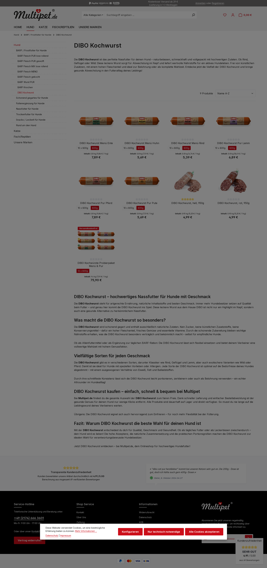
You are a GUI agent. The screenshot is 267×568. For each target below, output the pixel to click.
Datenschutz (145, 517)
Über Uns (81, 517)
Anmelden (200, 3)
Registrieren (218, 3)
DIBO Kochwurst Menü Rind (187, 143)
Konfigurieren (130, 531)
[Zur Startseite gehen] (35, 15)
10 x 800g (83, 148)
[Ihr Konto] (233, 15)
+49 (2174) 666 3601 (29, 518)
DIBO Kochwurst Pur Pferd (96, 203)
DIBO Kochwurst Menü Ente (96, 143)
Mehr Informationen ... (86, 531)
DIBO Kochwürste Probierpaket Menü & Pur (96, 264)
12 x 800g (83, 271)
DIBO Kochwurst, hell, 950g (187, 203)
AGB (141, 522)
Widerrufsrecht (146, 512)
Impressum (65, 535)
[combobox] (147, 15)
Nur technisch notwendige (164, 531)
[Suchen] (193, 15)
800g (95, 148)
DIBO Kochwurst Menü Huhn (142, 143)
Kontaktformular (39, 531)
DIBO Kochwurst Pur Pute (141, 203)
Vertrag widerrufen (29, 540)
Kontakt (80, 512)
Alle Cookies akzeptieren (204, 531)
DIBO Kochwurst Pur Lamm (233, 143)
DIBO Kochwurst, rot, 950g (233, 203)
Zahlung (80, 522)
